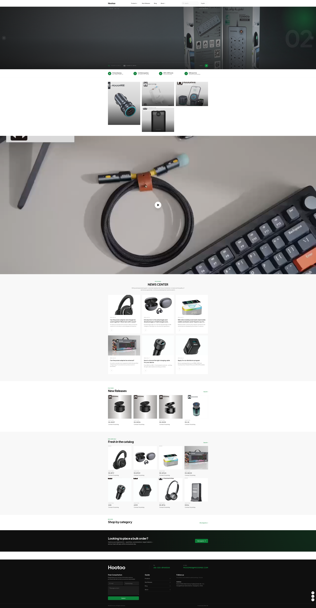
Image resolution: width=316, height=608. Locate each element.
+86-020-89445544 (161, 568)
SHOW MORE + (114, 49)
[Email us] (312, 592)
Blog (155, 3)
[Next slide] (312, 38)
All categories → (204, 523)
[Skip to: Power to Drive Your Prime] (206, 65)
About (162, 3)
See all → (205, 391)
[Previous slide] (4, 38)
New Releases (146, 3)
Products (134, 3)
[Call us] (312, 596)
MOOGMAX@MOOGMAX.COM (195, 568)
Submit (123, 598)
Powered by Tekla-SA (203, 605)
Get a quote (200, 541)
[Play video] (158, 205)
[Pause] (128, 49)
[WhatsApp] (312, 599)
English (203, 3)
